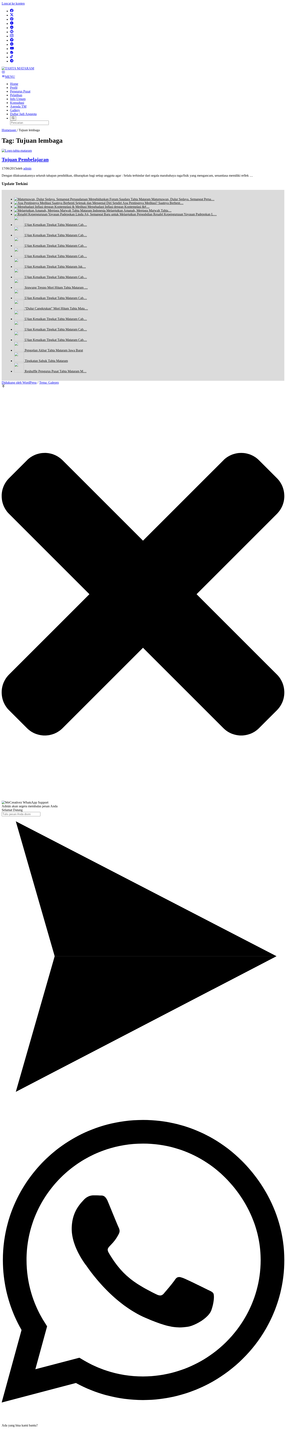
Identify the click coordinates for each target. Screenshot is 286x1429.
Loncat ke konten (13, 3)
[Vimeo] (11, 40)
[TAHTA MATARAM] (18, 68)
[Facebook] (11, 11)
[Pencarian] (13, 118)
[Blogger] (11, 53)
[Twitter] (11, 15)
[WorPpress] (11, 32)
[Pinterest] (11, 19)
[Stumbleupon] (11, 28)
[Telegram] (11, 61)
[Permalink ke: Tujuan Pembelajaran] (17, 150)
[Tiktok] (11, 57)
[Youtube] (12, 48)
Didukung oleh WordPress (19, 382)
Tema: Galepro (49, 382)
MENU (10, 76)
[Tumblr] (11, 23)
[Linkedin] (11, 44)
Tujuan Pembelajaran (25, 159)
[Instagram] (11, 36)
